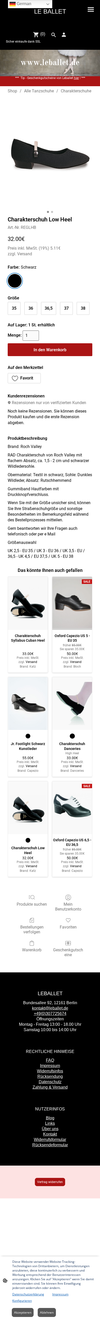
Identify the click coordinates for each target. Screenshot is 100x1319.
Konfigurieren (22, 1300)
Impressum (60, 1294)
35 (14, 308)
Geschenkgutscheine (68, 952)
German (23, 4)
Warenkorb (32, 949)
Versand (24, 253)
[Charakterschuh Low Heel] (28, 807)
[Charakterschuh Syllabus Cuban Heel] (28, 603)
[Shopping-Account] (64, 35)
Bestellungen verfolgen (32, 929)
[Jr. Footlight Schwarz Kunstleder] (28, 703)
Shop (12, 91)
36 (30, 308)
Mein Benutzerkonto (68, 907)
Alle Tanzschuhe (39, 91)
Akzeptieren (22, 1312)
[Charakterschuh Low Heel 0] (50, 153)
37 (66, 308)
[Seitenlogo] (50, 25)
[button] (24, 378)
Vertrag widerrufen (50, 1182)
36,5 (49, 308)
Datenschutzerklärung (28, 1294)
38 (83, 308)
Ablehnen (47, 1312)
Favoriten (68, 927)
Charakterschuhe (76, 91)
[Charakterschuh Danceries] (72, 703)
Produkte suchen (32, 904)
